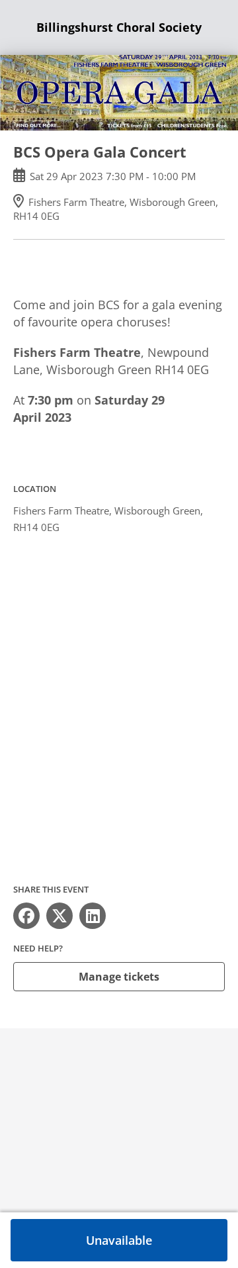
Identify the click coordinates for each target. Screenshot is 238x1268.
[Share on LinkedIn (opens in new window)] (92, 915)
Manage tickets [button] (119, 976)
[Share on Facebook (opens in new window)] (26, 915)
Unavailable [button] (119, 1240)
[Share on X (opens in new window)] (59, 915)
